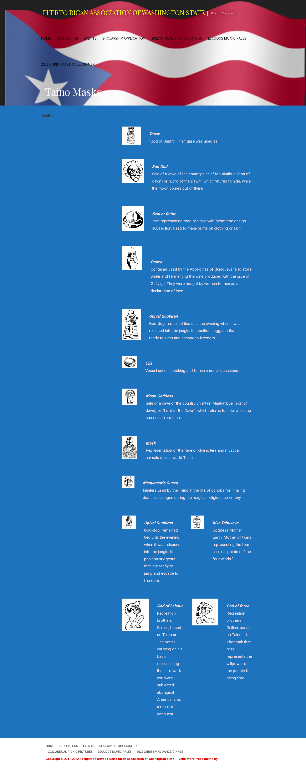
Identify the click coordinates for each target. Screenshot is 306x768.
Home (46, 38)
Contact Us (67, 38)
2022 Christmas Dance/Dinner (68, 64)
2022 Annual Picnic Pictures (176, 38)
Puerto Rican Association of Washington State (124, 12)
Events (90, 38)
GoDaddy (224, 759)
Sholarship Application (124, 38)
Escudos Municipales (227, 38)
